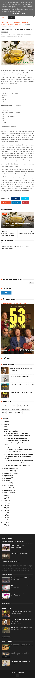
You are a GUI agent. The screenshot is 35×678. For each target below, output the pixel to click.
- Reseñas (4, 406)
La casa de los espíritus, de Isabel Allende (18, 449)
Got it (23, 14)
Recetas (3, 24)
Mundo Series (25, 409)
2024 (4, 427)
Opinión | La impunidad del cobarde (21, 578)
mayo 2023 (8, 483)
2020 (4, 500)
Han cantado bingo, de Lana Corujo (22, 384)
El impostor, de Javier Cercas (20, 553)
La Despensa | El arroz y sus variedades (17, 465)
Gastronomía (16, 22)
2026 (4, 422)
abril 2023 (7, 485)
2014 (4, 515)
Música (4, 412)
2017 (4, 508)
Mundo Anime (15, 409)
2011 (4, 522)
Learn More (15, 14)
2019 (4, 503)
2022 (4, 496)
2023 (4, 429)
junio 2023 (7, 480)
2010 (4, 525)
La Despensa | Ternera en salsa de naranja (16, 224)
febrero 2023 (9, 490)
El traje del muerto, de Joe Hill (20, 586)
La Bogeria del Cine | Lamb (13, 452)
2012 (4, 520)
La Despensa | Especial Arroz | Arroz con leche (17, 457)
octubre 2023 (9, 471)
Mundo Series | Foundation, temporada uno (20, 654)
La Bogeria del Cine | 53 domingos (13, 303)
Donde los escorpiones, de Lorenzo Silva (17, 436)
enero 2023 (8, 493)
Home (2, 17)
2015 (4, 513)
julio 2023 (7, 478)
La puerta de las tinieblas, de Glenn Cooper (18, 460)
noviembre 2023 (10, 468)
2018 (4, 505)
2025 (4, 424)
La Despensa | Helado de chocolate (16, 433)
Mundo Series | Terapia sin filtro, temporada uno (19, 443)
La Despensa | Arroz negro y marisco (16, 447)
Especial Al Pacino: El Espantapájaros (17, 546)
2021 (4, 498)
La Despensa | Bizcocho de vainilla (15, 438)
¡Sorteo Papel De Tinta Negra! (19, 376)
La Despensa (25, 22)
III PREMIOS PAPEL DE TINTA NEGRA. (22, 645)
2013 (4, 517)
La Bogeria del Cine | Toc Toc (19, 594)
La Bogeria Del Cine (23, 406)
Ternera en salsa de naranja (15, 24)
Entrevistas (13, 406)
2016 (4, 510)
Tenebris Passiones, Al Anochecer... (13, 541)
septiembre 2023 (10, 473)
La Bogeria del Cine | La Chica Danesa (16, 440)
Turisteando (18, 412)
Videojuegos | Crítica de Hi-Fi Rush (15, 463)
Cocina (8, 22)
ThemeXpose (20, 672)
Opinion (10, 412)
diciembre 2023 (9, 431)
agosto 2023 (8, 476)
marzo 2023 (8, 488)
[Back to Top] (17, 675)
